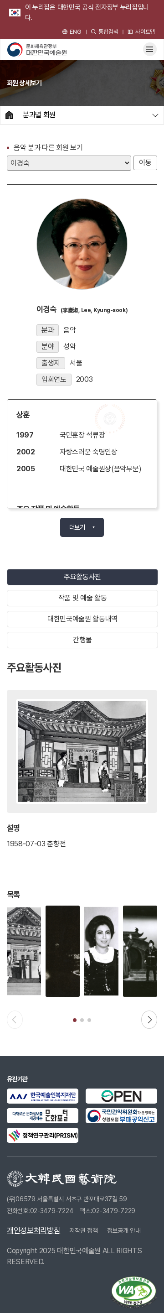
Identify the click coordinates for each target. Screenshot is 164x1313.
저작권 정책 (83, 1230)
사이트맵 (145, 31)
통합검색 (108, 31)
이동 (145, 162)
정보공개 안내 (124, 1230)
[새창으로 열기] (42, 1096)
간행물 (82, 640)
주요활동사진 (82, 577)
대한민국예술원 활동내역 (82, 619)
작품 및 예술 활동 (82, 598)
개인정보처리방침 (33, 1230)
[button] (75, 1020)
